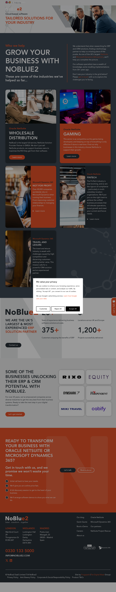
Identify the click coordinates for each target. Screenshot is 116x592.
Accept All (72, 309)
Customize (43, 309)
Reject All (58, 309)
